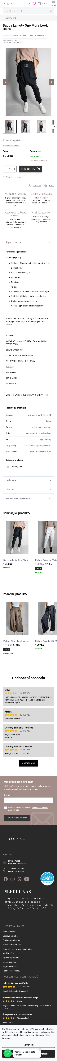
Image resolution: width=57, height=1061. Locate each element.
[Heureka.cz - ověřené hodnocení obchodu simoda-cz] (47, 879)
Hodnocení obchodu (28, 678)
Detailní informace (11, 146)
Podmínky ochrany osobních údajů (18, 949)
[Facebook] (5, 878)
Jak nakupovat (9, 931)
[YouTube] (27, 878)
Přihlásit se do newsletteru (17, 818)
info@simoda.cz (17, 862)
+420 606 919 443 (16, 870)
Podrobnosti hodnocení (37, 35)
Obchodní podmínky (11, 940)
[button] (7, 1053)
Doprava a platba (10, 936)
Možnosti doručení (38, 161)
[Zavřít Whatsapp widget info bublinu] (40, 1049)
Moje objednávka (10, 966)
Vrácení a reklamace (12, 945)
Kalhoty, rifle (17, 466)
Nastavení (28, 1045)
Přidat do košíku (28, 169)
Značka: (12, 42)
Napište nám (8, 953)
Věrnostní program (11, 958)
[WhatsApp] (19, 878)
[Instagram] (12, 878)
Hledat (50, 11)
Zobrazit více (28, 763)
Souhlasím (42, 1053)
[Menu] (53, 3)
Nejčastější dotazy (11, 962)
